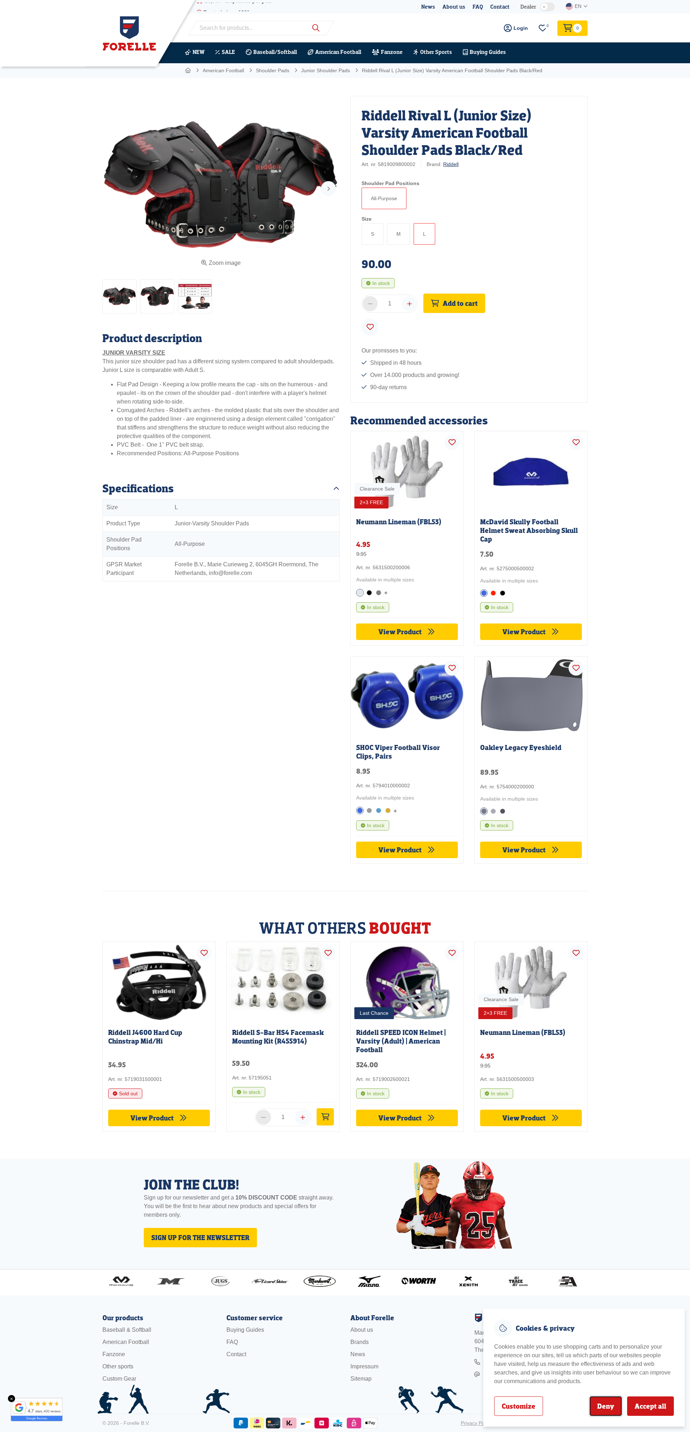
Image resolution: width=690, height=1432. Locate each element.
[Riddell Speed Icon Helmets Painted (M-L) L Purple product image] (407, 980)
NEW (198, 52)
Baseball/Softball (275, 52)
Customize (518, 1406)
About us (453, 6)
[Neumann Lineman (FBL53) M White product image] (531, 980)
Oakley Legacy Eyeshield (520, 747)
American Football (338, 52)
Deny (605, 1406)
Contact (500, 6)
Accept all (650, 1406)
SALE (228, 52)
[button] (119, 296)
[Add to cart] (325, 1116)
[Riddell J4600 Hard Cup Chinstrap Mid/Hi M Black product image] (159, 980)
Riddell (451, 164)
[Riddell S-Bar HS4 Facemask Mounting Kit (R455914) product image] (283, 980)
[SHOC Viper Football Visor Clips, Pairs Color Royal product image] (407, 695)
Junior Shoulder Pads (325, 70)
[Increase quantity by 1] (409, 303)
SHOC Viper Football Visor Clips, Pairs (398, 751)
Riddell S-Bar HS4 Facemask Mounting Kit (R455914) (278, 1036)
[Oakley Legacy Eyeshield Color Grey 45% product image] (531, 697)
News (428, 6)
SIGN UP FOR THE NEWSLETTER (200, 1237)
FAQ (478, 6)
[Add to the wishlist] (370, 327)
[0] (543, 28)
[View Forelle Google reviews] (32, 1409)
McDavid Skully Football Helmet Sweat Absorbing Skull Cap (529, 530)
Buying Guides (488, 52)
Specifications (138, 488)
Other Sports (436, 52)
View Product (400, 631)
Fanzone (391, 52)
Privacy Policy (476, 1423)
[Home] (188, 70)
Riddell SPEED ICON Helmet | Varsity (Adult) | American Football (401, 1041)
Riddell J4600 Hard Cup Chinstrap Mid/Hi (145, 1036)
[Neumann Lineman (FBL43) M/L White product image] (407, 469)
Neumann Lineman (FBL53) (398, 521)
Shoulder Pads (272, 70)
